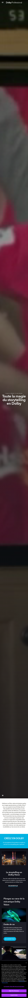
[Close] (26, 962)
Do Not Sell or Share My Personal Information (14, 986)
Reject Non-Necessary (14, 990)
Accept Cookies (14, 995)
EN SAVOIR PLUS (13, 885)
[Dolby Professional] (14, 2)
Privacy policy (5, 982)
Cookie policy (22, 981)
